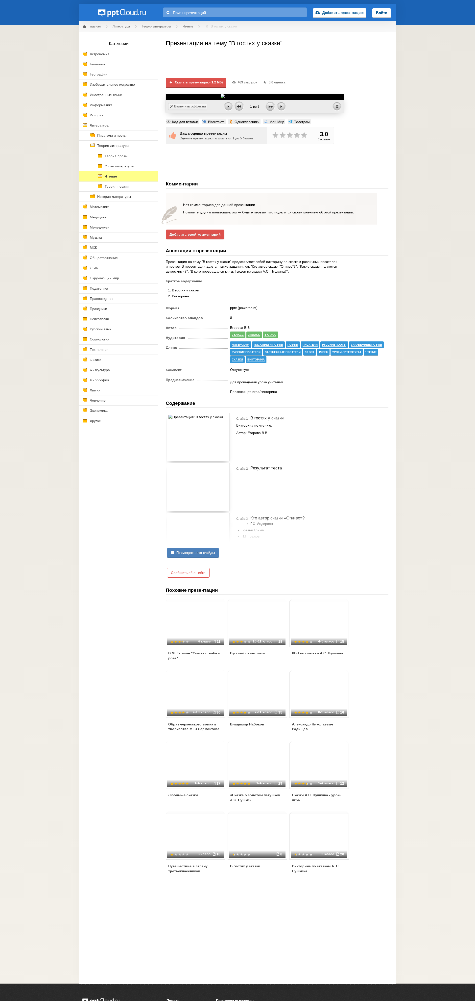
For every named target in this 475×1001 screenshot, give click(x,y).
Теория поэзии (117, 186)
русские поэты (334, 344)
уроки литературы (346, 352)
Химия (95, 390)
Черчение (98, 400)
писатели (310, 344)
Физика (95, 360)
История (96, 115)
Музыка (96, 237)
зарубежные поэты (366, 344)
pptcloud (121, 12)
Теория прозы (116, 156)
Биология (97, 64)
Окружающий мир (104, 278)
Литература (99, 125)
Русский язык (100, 329)
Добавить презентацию (343, 13)
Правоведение (102, 299)
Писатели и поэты (111, 135)
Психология (99, 319)
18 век (309, 352)
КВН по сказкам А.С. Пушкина (317, 653)
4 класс (270, 334)
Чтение (111, 176)
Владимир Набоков (247, 724)
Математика (100, 207)
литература (240, 344)
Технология (99, 350)
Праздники (98, 309)
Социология (99, 339)
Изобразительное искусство (112, 84)
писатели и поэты (268, 344)
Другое (95, 421)
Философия (99, 380)
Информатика (101, 105)
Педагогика (99, 288)
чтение (371, 352)
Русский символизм (247, 653)
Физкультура (100, 370)
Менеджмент (100, 227)
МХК (93, 248)
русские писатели (246, 352)
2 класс (238, 334)
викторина (256, 359)
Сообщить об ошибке (188, 573)
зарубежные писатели (283, 352)
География (99, 74)
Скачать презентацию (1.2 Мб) (198, 82)
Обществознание (104, 258)
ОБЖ (94, 268)
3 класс (254, 334)
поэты (292, 344)
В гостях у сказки (245, 866)
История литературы (114, 197)
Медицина (98, 217)
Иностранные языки (106, 95)
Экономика (99, 410)
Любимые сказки (183, 795)
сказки (237, 359)
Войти (381, 13)
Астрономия (100, 54)
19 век (323, 352)
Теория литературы (113, 146)
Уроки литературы (119, 166)
